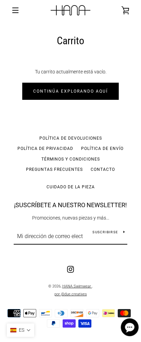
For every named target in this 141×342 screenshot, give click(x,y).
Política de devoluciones (70, 138)
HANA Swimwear (77, 286)
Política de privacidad (45, 148)
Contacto (103, 169)
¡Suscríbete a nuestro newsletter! (70, 205)
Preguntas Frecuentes (54, 169)
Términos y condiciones (70, 159)
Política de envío (102, 148)
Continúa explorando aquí (70, 91)
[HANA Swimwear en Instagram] (70, 269)
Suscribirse (105, 232)
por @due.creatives (70, 294)
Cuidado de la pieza (71, 187)
